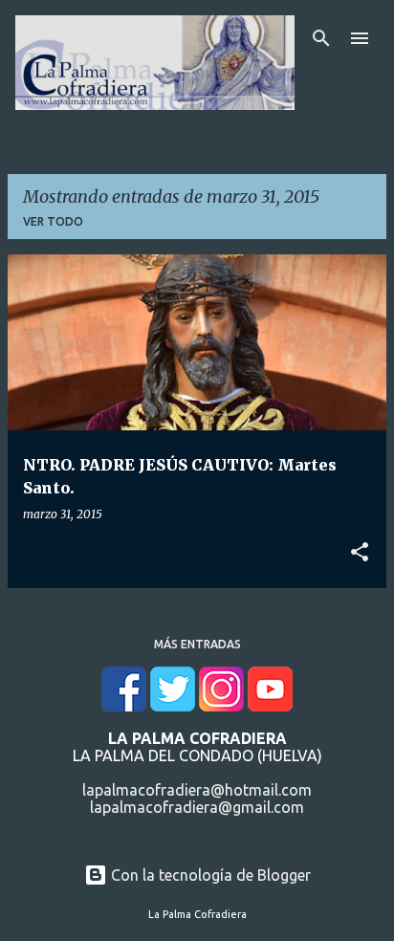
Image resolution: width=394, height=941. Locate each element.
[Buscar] (321, 38)
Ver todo (53, 221)
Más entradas (197, 644)
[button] (359, 552)
